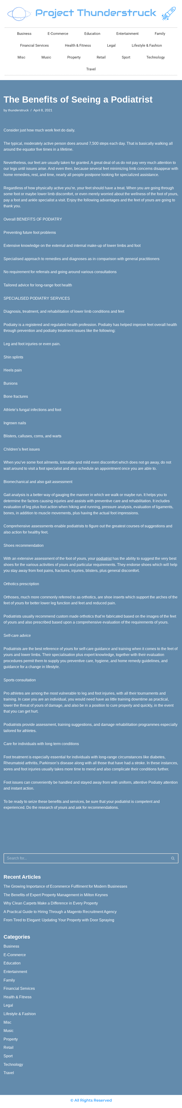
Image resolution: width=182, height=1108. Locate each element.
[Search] (173, 858)
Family (160, 34)
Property (74, 57)
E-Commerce (58, 34)
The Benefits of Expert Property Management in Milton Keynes (56, 895)
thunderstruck (18, 110)
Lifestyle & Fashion (147, 45)
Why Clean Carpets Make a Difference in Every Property (51, 903)
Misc (21, 57)
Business (24, 34)
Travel (91, 69)
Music (46, 57)
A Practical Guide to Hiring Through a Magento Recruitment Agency (60, 912)
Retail (101, 57)
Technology (155, 57)
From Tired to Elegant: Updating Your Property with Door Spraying (59, 920)
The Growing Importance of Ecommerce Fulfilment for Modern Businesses (65, 886)
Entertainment (127, 34)
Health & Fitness (78, 45)
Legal (111, 45)
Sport (126, 57)
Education (92, 34)
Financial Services (34, 45)
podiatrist (104, 558)
